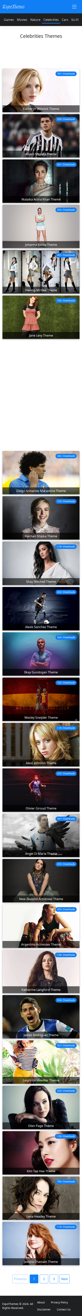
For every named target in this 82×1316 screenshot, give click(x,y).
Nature (35, 20)
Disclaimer (44, 1309)
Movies (22, 20)
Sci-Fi (75, 20)
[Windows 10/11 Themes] (13, 6)
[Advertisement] (41, 55)
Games (9, 20)
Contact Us (64, 1309)
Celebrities (51, 20)
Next (64, 1279)
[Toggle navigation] (74, 7)
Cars (65, 20)
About (41, 1302)
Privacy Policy (59, 1302)
